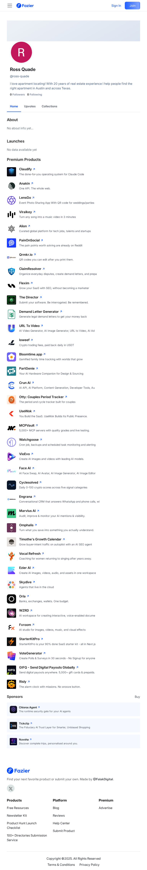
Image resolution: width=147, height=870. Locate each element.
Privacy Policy (89, 865)
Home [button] (14, 106)
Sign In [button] (116, 5)
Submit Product (64, 831)
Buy (137, 697)
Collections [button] (49, 106)
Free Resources (18, 808)
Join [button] (133, 5)
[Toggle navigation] (11, 6)
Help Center (61, 823)
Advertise (105, 808)
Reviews (59, 815)
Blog (56, 808)
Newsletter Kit (17, 815)
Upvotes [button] (30, 106)
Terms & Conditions (61, 865)
